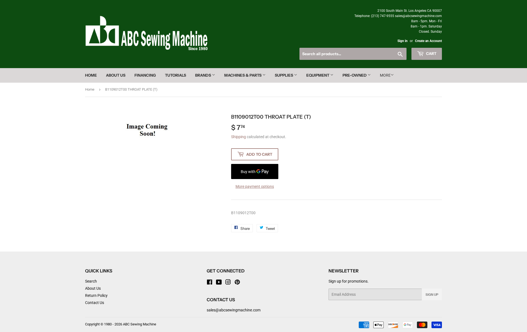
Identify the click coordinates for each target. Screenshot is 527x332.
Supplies (284, 75)
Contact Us (94, 302)
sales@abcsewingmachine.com (233, 310)
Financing (145, 75)
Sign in (402, 41)
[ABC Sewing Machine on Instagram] (228, 283)
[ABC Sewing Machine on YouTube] (219, 283)
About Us (115, 75)
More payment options (255, 186)
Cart (430, 53)
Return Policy (96, 295)
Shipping (238, 137)
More (385, 75)
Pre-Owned (355, 75)
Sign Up (431, 294)
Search (91, 281)
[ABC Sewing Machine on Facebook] (209, 283)
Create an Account (428, 41)
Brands (203, 75)
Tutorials (175, 75)
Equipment (318, 75)
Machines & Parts (243, 75)
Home (91, 75)
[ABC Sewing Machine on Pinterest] (237, 283)
